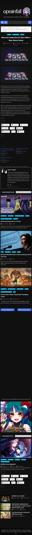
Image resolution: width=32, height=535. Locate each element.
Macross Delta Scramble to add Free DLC (22, 149)
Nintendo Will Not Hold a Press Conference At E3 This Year (16, 255)
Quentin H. (24, 509)
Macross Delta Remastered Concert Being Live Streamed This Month (7, 150)
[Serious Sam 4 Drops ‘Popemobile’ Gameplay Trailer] (16, 277)
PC (14, 292)
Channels (3, 216)
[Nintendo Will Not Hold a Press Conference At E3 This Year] (16, 240)
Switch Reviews (5, 461)
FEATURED (10, 216)
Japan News (15, 34)
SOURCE (3, 118)
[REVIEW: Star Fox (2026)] (5, 498)
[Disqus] (16, 332)
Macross (11, 166)
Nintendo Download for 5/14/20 (11, 221)
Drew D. (23, 516)
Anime (9, 34)
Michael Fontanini (15, 299)
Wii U (19, 252)
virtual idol (25, 166)
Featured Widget (19, 216)
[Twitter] (10, 185)
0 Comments (20, 466)
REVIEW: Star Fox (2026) (18, 496)
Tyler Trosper (18, 43)
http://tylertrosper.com (13, 187)
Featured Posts (7, 436)
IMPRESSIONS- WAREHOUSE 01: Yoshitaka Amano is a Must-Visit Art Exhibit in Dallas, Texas (21, 506)
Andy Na (12, 259)
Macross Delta (16, 166)
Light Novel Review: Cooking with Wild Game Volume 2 (21, 513)
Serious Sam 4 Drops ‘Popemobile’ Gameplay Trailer (14, 295)
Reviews (17, 459)
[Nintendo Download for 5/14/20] (16, 204)
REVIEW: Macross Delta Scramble (6, 158)
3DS (2, 252)
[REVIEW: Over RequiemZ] (16, 448)
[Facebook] (8, 185)
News (22, 34)
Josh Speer (13, 224)
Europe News (11, 289)
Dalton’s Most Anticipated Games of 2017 (8, 310)
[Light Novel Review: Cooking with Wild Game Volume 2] (5, 515)
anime (6, 166)
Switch (15, 219)
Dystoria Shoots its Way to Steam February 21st (25, 310)
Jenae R (13, 466)
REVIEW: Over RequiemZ (8, 464)
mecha (21, 166)
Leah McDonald (26, 498)
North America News (6, 219)
